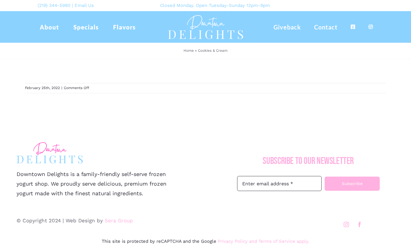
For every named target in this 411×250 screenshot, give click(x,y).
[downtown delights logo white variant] (205, 17)
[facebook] (359, 224)
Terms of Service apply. (283, 241)
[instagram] (346, 224)
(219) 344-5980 (54, 5)
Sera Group (119, 221)
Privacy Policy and (238, 241)
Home (189, 50)
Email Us (84, 5)
